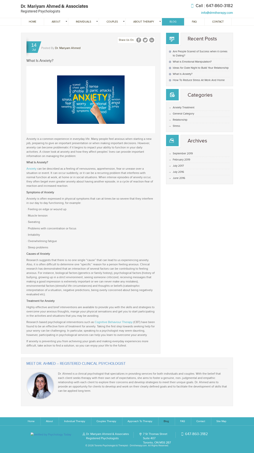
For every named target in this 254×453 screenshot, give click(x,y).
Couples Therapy (106, 421)
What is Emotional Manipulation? (192, 61)
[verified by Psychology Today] (51, 434)
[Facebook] (138, 40)
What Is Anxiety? (182, 74)
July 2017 (178, 165)
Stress (176, 126)
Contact (218, 21)
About (49, 421)
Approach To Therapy (140, 421)
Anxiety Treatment (183, 107)
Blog (173, 21)
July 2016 (178, 172)
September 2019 (183, 153)
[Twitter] (145, 40)
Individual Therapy (74, 421)
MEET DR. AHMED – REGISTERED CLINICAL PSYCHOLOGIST (76, 363)
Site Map (221, 421)
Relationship (180, 119)
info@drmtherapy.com (217, 13)
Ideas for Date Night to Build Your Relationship (201, 67)
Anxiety (31, 169)
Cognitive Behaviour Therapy (114, 322)
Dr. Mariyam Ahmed (68, 48)
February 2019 (181, 159)
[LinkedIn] (151, 40)
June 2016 (179, 178)
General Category (183, 113)
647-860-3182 (219, 5)
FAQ (194, 21)
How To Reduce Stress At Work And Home (199, 80)
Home (32, 21)
